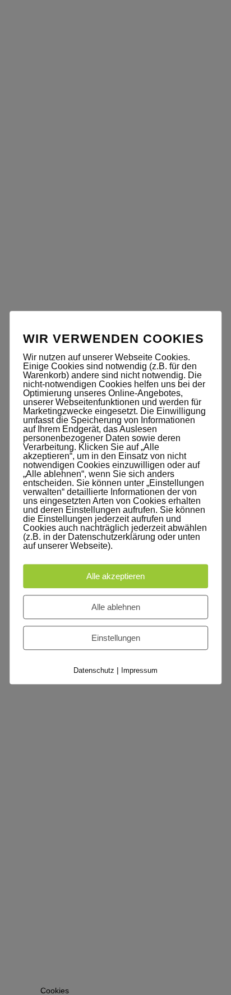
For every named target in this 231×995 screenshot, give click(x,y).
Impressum (139, 670)
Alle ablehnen (115, 607)
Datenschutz (93, 670)
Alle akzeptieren (115, 576)
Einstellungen (115, 638)
